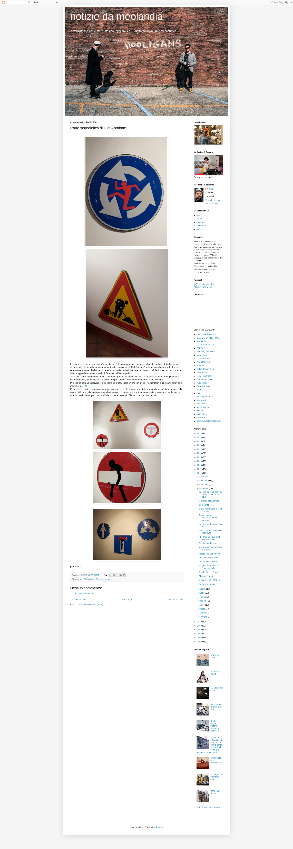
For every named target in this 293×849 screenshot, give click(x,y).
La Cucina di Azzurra (206, 334)
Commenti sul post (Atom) (91, 604)
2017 (199, 449)
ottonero (200, 410)
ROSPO (200, 365)
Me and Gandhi (206, 576)
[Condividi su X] (117, 575)
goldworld (201, 400)
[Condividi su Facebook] (120, 575)
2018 (199, 445)
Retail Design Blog (205, 369)
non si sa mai (203, 407)
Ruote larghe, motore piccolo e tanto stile (214, 726)
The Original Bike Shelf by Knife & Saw (209, 538)
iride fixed (201, 404)
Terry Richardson (204, 376)
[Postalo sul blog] (114, 575)
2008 (199, 630)
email (199, 215)
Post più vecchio (175, 599)
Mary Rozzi (202, 355)
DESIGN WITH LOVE (206, 345)
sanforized (201, 417)
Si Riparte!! (204, 505)
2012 (199, 469)
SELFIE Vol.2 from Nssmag (209, 807)
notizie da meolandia (116, 16)
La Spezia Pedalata (208, 584)
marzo (202, 609)
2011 (199, 473)
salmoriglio (202, 414)
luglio (202, 593)
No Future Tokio (204, 359)
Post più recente (78, 599)
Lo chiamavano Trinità (209, 558)
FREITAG (201, 348)
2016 (199, 453)
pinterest (200, 229)
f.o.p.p (199, 393)
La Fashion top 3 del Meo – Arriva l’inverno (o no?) (210, 494)
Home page (127, 599)
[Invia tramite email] (111, 575)
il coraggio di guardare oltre (216, 777)
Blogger (159, 827)
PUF (86, 386)
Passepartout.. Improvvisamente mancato (208, 517)
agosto (202, 589)
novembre (204, 480)
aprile (202, 605)
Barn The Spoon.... (214, 792)
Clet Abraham (89, 579)
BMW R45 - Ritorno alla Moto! (215, 707)
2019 (199, 441)
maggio (203, 601)
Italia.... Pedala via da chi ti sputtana (210, 531)
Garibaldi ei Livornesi (209, 501)
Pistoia (98, 579)
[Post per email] (105, 575)
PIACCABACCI (203, 362)
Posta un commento (83, 594)
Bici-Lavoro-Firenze (208, 543)
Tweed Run (202, 383)
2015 (199, 457)
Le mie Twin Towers (208, 561)
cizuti (199, 390)
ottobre (202, 484)
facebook (201, 222)
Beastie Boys (203, 341)
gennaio (203, 617)
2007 (199, 633)
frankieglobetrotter (205, 397)
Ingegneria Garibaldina (209, 554)
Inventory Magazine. (206, 352)
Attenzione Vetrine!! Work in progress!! (210, 548)
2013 (199, 465)
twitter (199, 219)
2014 (199, 461)
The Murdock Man (205, 379)
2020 (199, 437)
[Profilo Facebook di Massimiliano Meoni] (208, 287)
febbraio (203, 613)
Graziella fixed (214, 656)
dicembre (204, 477)
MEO (211, 189)
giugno (202, 597)
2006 (199, 638)
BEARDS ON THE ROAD (208, 338)
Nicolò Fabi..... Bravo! (209, 572)
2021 (199, 433)
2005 (199, 641)
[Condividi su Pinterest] (124, 575)
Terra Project (202, 372)
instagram (201, 226)
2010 (199, 622)
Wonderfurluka (203, 386)
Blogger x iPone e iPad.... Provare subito (210, 567)
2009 (199, 626)
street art (106, 579)
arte (81, 579)
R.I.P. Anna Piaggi (215, 672)
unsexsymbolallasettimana (209, 421)
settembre (204, 488)
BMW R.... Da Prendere (209, 580)
